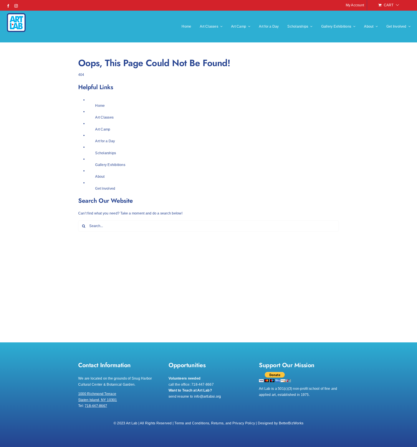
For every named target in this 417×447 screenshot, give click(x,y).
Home (100, 105)
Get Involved (105, 188)
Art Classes (104, 117)
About (99, 176)
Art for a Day (105, 141)
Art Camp (102, 129)
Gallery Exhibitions (110, 165)
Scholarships (105, 153)
